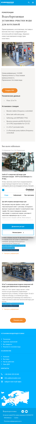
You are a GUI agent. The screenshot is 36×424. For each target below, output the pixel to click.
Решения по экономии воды (12, 347)
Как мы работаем (8, 361)
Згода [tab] (6, 195)
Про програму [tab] (29, 195)
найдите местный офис (13, 381)
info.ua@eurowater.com (13, 378)
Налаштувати (17, 232)
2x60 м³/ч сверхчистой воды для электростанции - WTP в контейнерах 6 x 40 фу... (17, 177)
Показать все (18, 320)
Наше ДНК (6, 364)
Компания (6, 356)
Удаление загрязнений (10, 342)
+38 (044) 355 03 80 (12, 374)
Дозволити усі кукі (18, 226)
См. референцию (18, 163)
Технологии (6, 339)
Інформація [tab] (17, 195)
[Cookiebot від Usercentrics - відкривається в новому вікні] (26, 190)
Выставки (6, 359)
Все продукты (7, 344)
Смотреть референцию (11, 253)
